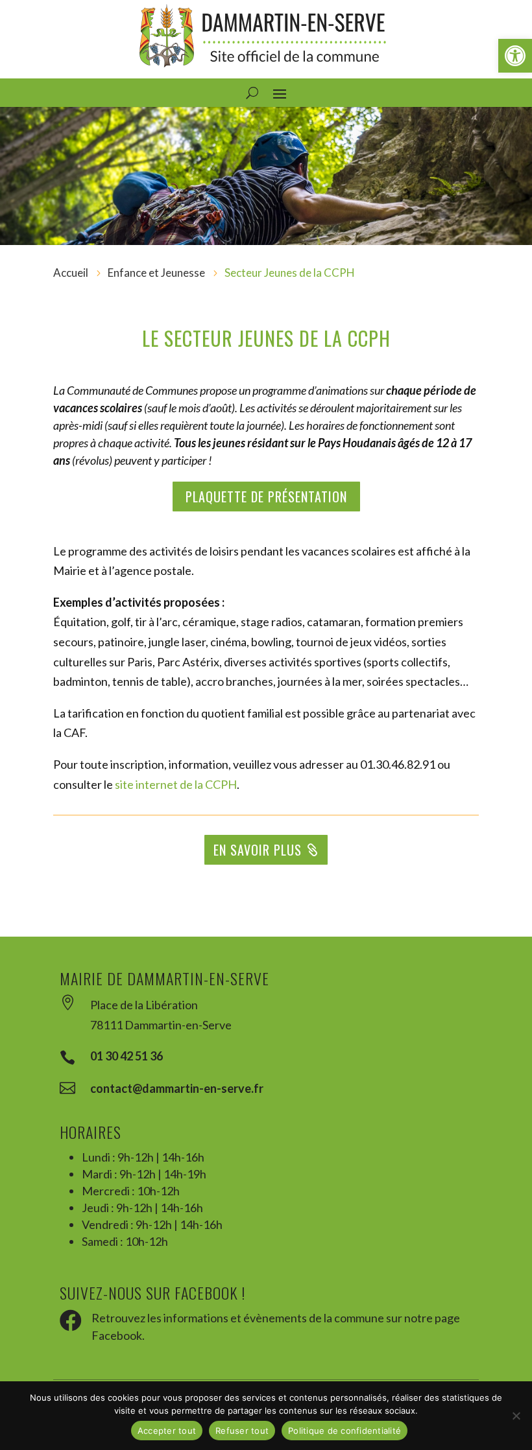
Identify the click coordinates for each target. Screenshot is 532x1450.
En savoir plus (257, 849)
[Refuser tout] (515, 1415)
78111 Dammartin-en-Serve (161, 1025)
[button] (515, 56)
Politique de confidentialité (344, 1430)
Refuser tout (242, 1430)
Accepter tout (167, 1430)
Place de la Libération (144, 1005)
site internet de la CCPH (176, 784)
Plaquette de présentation (266, 496)
